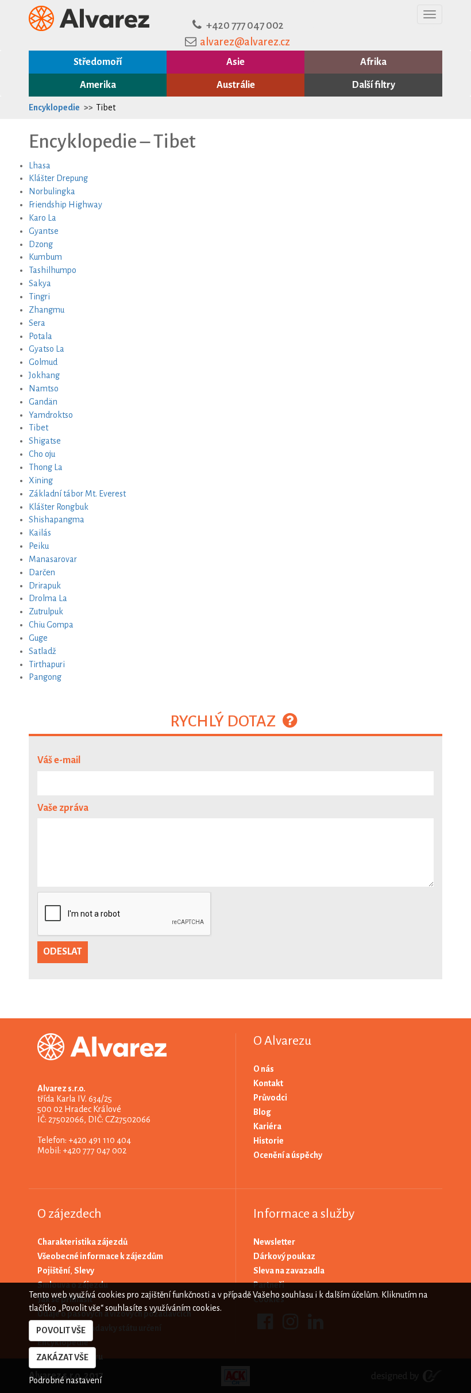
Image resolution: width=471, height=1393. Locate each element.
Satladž (42, 651)
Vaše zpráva (62, 808)
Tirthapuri (47, 664)
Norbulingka (52, 191)
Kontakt (268, 1083)
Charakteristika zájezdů (82, 1241)
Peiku (39, 546)
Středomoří (98, 62)
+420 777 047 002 (245, 25)
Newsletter (274, 1241)
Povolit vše (61, 1330)
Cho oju (42, 454)
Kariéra (267, 1126)
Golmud (43, 362)
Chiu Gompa (51, 624)
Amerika (98, 85)
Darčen (42, 572)
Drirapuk (45, 585)
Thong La (46, 467)
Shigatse (45, 440)
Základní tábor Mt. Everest (77, 493)
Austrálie (236, 85)
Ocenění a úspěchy (287, 1155)
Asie (235, 62)
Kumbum (45, 256)
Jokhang (44, 375)
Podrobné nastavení (65, 1380)
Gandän (43, 401)
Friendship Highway (65, 204)
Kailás (40, 532)
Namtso (44, 388)
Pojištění (53, 1270)
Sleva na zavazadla (289, 1270)
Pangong (45, 677)
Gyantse (44, 231)
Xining (41, 480)
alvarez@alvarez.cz (245, 42)
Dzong (41, 244)
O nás (263, 1068)
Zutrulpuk (46, 611)
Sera (37, 323)
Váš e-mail (58, 760)
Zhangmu (46, 309)
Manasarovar (53, 559)
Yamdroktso (51, 415)
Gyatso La (46, 348)
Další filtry (373, 85)
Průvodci (270, 1097)
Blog (262, 1112)
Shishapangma (56, 519)
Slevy (84, 1270)
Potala (40, 336)
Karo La (42, 217)
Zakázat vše (62, 1357)
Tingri (39, 296)
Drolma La (48, 598)
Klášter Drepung (58, 178)
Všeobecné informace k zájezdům (100, 1256)
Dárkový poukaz (284, 1256)
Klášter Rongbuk (58, 506)
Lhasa (40, 165)
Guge (38, 637)
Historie (268, 1140)
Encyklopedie (54, 107)
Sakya (40, 283)
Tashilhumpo (52, 270)
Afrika (373, 62)
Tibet (105, 107)
